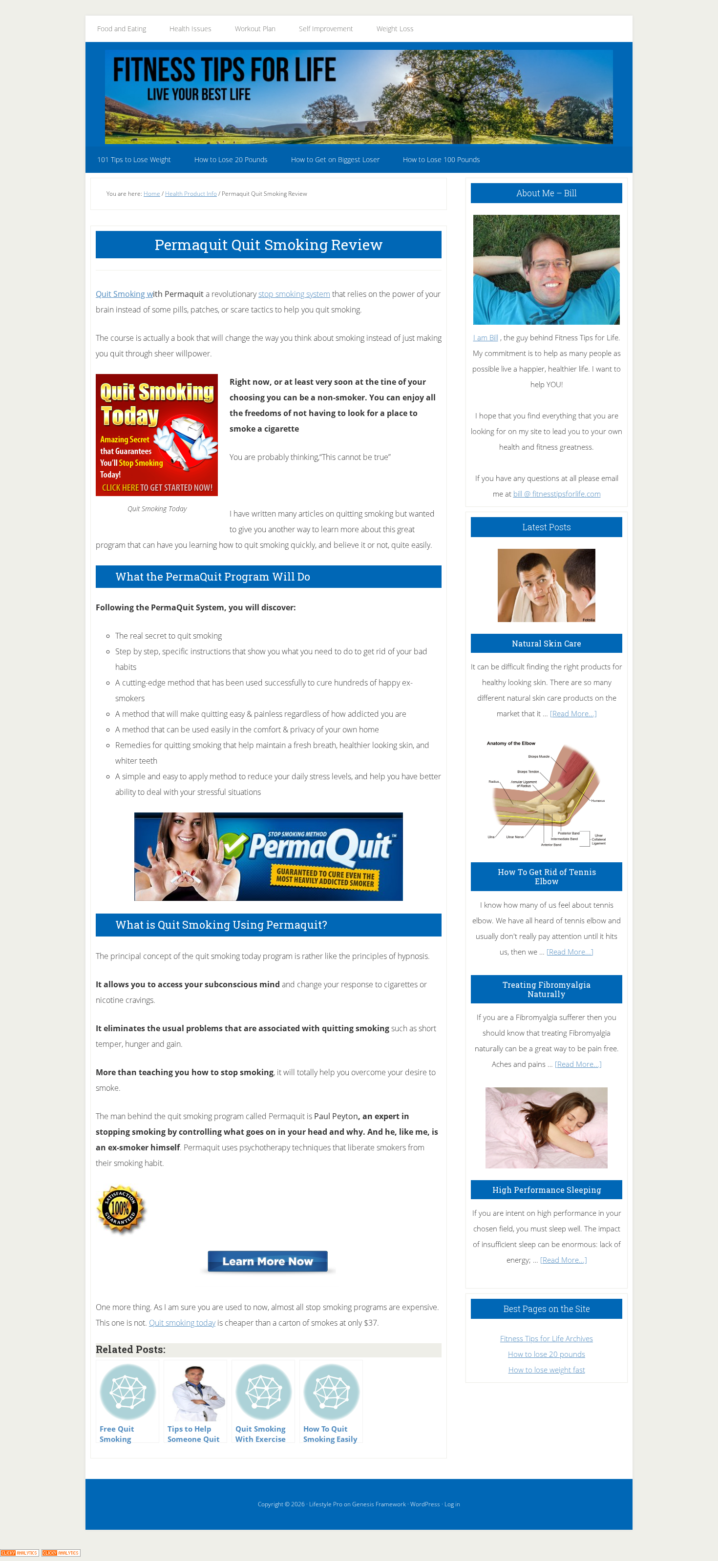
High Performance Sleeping (546, 1190)
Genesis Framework (379, 1504)
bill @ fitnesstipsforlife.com (557, 494)
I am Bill (485, 337)
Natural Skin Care (546, 643)
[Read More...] (573, 713)
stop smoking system (294, 294)
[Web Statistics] (61, 1553)
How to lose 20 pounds (546, 1354)
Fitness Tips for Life (359, 96)
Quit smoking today (182, 1322)
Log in (452, 1504)
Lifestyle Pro (325, 1504)
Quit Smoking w (124, 294)
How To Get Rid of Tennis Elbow (547, 876)
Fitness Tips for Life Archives (546, 1338)
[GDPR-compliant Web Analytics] (19, 1553)
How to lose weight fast (546, 1369)
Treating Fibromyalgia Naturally (547, 989)
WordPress (425, 1504)
